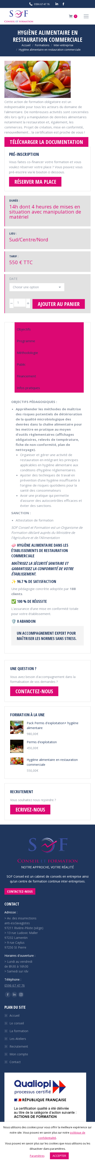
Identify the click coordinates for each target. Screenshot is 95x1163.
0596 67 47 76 (14, 985)
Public (21, 364)
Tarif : (14, 256)
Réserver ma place (35, 181)
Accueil (14, 1015)
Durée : (14, 200)
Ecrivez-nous (30, 809)
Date (13, 279)
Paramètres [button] (37, 1156)
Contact (15, 1062)
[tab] (49, 328)
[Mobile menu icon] (86, 16)
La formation (19, 1031)
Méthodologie (27, 352)
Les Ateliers (18, 1039)
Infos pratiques (28, 388)
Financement (26, 376)
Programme (26, 341)
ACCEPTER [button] (59, 1156)
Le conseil (17, 1023)
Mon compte (19, 1054)
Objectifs (24, 329)
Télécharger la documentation (46, 141)
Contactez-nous (34, 691)
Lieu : (13, 233)
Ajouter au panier (59, 303)
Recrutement (19, 1046)
